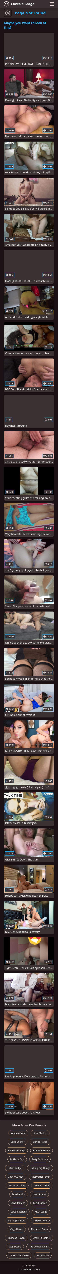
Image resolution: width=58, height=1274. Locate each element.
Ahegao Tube (18, 1133)
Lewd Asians (39, 1194)
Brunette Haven (41, 1150)
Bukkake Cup (17, 1159)
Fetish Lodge (15, 1167)
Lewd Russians (19, 1211)
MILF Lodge (41, 1211)
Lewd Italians (18, 1202)
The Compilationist (39, 1246)
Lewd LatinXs (40, 1202)
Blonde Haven (40, 1141)
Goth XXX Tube (16, 1176)
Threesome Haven (19, 1255)
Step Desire (15, 1246)
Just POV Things (17, 1185)
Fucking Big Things (40, 1167)
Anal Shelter (40, 1133)
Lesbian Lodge (41, 1185)
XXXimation (43, 1255)
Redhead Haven (16, 1237)
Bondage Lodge (16, 1150)
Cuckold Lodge (22, 4)
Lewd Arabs (18, 1194)
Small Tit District (41, 1237)
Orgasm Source (42, 1220)
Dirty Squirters (40, 1159)
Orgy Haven (16, 1229)
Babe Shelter (17, 1141)
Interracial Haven (41, 1176)
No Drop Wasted (16, 1220)
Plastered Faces (39, 1229)
